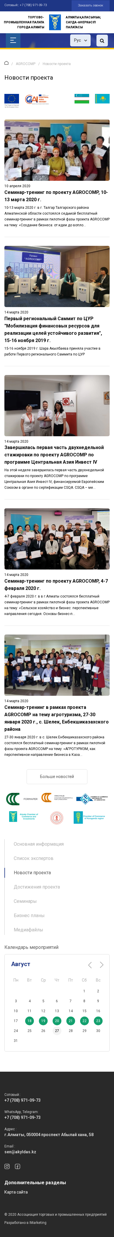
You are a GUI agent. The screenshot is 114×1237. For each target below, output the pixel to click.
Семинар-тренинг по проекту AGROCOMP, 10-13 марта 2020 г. (56, 196)
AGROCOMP (25, 64)
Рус (77, 40)
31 (16, 1041)
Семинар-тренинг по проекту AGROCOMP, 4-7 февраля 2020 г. (56, 584)
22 (84, 1021)
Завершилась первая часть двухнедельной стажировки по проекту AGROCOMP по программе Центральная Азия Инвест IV (54, 455)
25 (29, 1031)
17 (16, 1021)
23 (98, 1021)
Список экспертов (33, 858)
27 (57, 1031)
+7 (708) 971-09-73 (33, 5)
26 (43, 1031)
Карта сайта (16, 1192)
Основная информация (39, 844)
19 (43, 1021)
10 (16, 1011)
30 (98, 1031)
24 (16, 1031)
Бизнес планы (29, 915)
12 (43, 1011)
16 (98, 1011)
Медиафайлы (28, 930)
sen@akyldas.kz (20, 1152)
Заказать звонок (90, 5)
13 (57, 1011)
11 (29, 1011)
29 (84, 1031)
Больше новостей (57, 776)
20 (57, 1021)
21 (71, 1021)
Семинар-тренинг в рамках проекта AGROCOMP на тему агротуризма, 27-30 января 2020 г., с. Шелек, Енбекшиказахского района (56, 718)
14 (71, 1011)
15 (84, 1011)
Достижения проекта (37, 887)
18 (29, 1021)
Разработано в (25, 1223)
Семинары (25, 901)
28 (71, 1031)
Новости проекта (32, 872)
